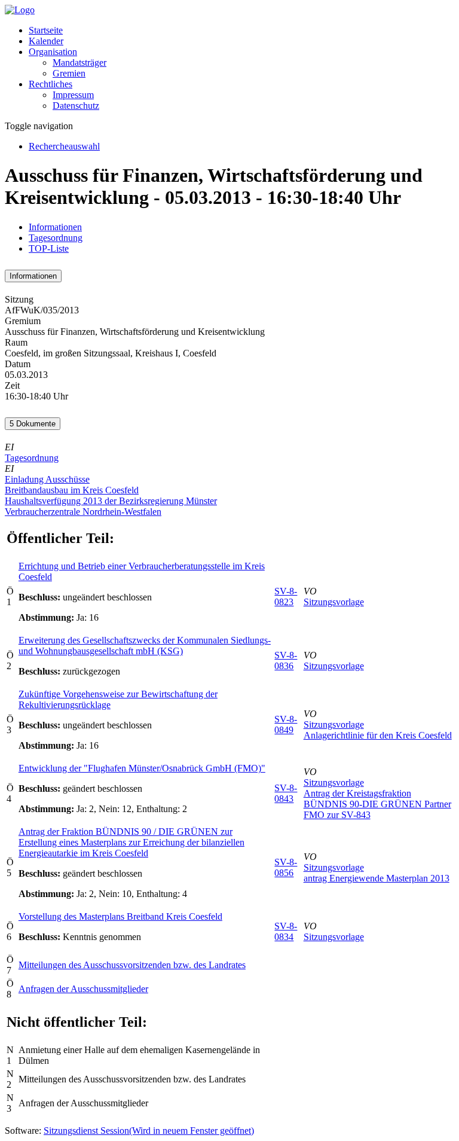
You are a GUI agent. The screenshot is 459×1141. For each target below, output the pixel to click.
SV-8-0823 (285, 596)
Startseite (46, 30)
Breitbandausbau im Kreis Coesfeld (72, 490)
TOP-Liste (49, 248)
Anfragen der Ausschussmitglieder (83, 989)
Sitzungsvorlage (334, 602)
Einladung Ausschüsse (47, 479)
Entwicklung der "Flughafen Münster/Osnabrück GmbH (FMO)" (142, 768)
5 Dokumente (33, 423)
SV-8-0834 (285, 931)
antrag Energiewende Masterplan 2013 (376, 878)
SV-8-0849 (285, 724)
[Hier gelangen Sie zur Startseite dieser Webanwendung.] (20, 10)
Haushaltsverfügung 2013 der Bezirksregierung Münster (111, 501)
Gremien (69, 73)
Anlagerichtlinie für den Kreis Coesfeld (378, 735)
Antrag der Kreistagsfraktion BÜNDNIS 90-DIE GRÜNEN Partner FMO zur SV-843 (377, 804)
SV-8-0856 (285, 867)
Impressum (73, 95)
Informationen (55, 227)
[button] (53, 52)
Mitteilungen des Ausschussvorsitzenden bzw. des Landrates (132, 965)
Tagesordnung (55, 238)
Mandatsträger (79, 62)
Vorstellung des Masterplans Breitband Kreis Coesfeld (120, 916)
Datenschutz (76, 105)
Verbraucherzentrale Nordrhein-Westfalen (83, 512)
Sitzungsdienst (149, 1130)
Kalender (46, 41)
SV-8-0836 (285, 660)
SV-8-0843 (285, 793)
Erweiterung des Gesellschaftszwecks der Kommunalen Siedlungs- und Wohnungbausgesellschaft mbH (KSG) (145, 645)
